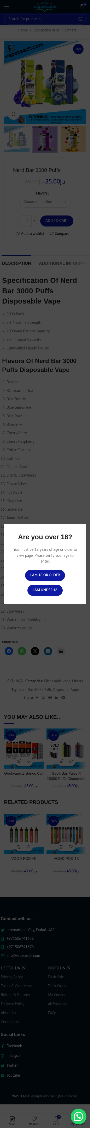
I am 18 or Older (45, 575)
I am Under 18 (45, 590)
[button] (78, 1116)
